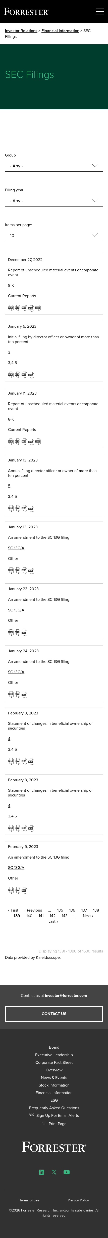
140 (29, 915)
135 (60, 910)
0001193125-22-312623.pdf (11, 308)
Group (10, 155)
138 (96, 910)
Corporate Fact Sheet (54, 1062)
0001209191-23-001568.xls (25, 374)
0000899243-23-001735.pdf (11, 508)
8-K (11, 285)
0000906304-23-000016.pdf (11, 632)
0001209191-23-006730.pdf (11, 828)
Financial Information (60, 31)
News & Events (54, 1077)
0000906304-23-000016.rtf (18, 632)
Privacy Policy (78, 1200)
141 (41, 915)
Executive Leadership (54, 1055)
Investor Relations (21, 31)
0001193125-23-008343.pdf (11, 570)
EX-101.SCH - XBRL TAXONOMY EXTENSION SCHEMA (38, 308)
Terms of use (29, 1200)
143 (65, 915)
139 (17, 916)
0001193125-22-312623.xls (25, 308)
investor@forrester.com (66, 995)
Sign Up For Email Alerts (57, 1115)
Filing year (14, 190)
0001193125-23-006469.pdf (11, 441)
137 (84, 910)
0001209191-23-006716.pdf (11, 761)
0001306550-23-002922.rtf (18, 694)
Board (54, 1047)
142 (53, 915)
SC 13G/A (16, 548)
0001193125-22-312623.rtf (18, 308)
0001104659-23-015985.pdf (11, 890)
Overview (54, 1070)
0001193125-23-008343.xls (25, 570)
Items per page (18, 224)
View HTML (31, 307)
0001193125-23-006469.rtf (18, 441)
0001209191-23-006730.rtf (18, 828)
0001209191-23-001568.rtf (18, 374)
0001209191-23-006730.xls (25, 828)
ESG (54, 1100)
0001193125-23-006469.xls (25, 441)
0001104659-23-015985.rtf (18, 890)
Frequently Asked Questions (54, 1108)
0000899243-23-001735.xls (25, 508)
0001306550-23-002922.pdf (11, 694)
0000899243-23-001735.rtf (18, 508)
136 (72, 910)
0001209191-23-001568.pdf (11, 374)
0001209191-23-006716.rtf (18, 761)
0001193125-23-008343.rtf (18, 570)
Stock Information (54, 1085)
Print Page (57, 1123)
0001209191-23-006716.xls (25, 761)
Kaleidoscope (48, 957)
